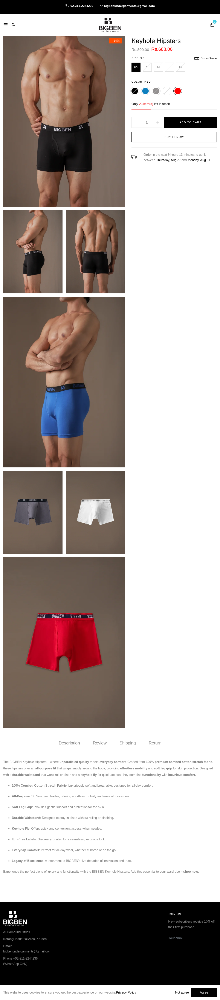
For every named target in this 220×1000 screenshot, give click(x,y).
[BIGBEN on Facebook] (4, 974)
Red (177, 91)
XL (181, 67)
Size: (137, 58)
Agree (204, 992)
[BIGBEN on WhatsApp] (24, 974)
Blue (145, 91)
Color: (141, 81)
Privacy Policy (126, 992)
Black (134, 91)
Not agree (182, 992)
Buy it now (174, 137)
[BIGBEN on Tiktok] (33, 974)
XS (136, 67)
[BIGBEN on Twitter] (14, 974)
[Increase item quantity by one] (158, 122)
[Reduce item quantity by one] (136, 122)
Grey (156, 91)
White (167, 91)
